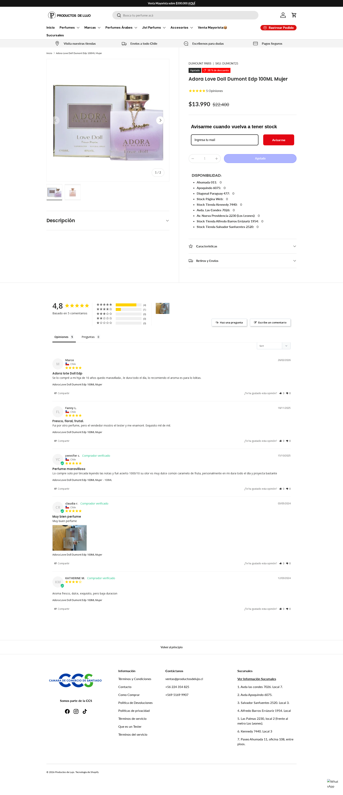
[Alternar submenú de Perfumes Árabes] (135, 27)
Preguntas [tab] (88, 337)
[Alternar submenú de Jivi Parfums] (164, 27)
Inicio (50, 27)
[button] (294, 15)
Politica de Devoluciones (135, 702)
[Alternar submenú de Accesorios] (191, 27)
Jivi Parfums (151, 27)
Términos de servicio (132, 718)
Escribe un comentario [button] (272, 322)
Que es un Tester (130, 726)
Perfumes (67, 27)
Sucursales (55, 35)
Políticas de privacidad (134, 710)
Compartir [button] (63, 393)
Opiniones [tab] (61, 337)
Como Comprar (129, 695)
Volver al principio (172, 647)
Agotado (260, 158)
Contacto (124, 687)
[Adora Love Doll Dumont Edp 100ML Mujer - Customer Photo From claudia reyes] (162, 308)
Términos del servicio (132, 734)
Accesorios (179, 27)
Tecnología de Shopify (87, 772)
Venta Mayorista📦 (212, 27)
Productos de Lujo (64, 772)
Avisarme (278, 140)
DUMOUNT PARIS (200, 63)
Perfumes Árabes (119, 27)
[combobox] (185, 15)
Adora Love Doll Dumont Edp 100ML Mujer (79, 53)
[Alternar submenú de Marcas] (99, 27)
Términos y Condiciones (134, 679)
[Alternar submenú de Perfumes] (78, 27)
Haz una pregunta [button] (231, 322)
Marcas (90, 27)
